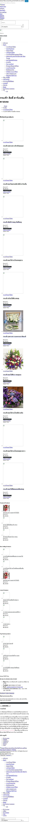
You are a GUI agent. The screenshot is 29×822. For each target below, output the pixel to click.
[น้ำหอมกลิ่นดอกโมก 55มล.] (16, 532)
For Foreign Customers (8, 88)
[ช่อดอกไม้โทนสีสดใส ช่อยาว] (16, 595)
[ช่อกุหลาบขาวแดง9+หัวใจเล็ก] (16, 508)
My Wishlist (6, 812)
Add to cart (7, 152)
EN (7, 91)
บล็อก (4, 811)
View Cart (3, 755)
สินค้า (4, 45)
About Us (5, 742)
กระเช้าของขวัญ (10, 68)
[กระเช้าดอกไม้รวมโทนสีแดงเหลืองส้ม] (16, 564)
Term (4, 745)
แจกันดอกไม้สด (10, 52)
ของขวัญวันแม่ (10, 48)
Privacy (5, 743)
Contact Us (6, 741)
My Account (6, 738)
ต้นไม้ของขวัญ (10, 69)
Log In (4, 815)
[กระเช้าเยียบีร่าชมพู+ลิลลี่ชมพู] (16, 663)
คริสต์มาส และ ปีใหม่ (12, 71)
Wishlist (5, 739)
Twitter (7, 693)
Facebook (2, 693)
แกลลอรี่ (5, 83)
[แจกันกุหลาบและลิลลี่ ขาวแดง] (16, 651)
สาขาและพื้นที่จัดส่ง (8, 81)
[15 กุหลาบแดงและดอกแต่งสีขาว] (16, 607)
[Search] (23, 25)
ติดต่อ (4, 87)
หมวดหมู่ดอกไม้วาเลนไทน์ (7, 730)
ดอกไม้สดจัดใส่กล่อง (11, 60)
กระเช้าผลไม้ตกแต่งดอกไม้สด (14, 54)
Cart (4, 814)
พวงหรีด (8, 62)
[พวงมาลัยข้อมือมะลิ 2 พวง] (16, 520)
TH (4, 90)
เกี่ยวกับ (5, 85)
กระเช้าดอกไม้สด (11, 46)
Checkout (8, 755)
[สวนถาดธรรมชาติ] (16, 639)
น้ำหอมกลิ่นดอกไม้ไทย (12, 66)
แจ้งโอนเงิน (6, 79)
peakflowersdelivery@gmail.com (15, 687)
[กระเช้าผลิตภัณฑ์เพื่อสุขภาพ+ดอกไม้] (16, 552)
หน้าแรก (5, 43)
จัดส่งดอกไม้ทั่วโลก (11, 75)
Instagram (11, 693)
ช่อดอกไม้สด (9, 50)
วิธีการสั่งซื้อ (6, 77)
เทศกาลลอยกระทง (11, 73)
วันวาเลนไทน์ (9, 64)
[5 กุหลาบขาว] (16, 619)
